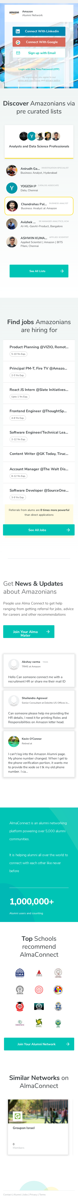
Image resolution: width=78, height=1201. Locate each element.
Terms (42, 1194)
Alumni (17, 1194)
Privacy (33, 1194)
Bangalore (56, 226)
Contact (7, 1194)
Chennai (33, 190)
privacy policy (53, 80)
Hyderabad (50, 173)
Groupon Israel (24, 1128)
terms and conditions (29, 80)
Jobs (25, 1194)
